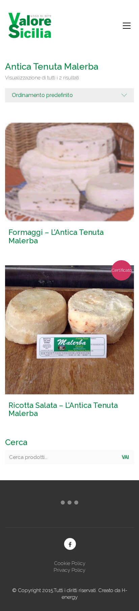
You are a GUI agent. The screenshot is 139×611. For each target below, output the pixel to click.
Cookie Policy (69, 563)
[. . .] (69, 504)
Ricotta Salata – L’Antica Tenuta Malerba (63, 409)
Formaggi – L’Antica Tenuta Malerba (56, 236)
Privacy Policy (69, 570)
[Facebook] (70, 544)
